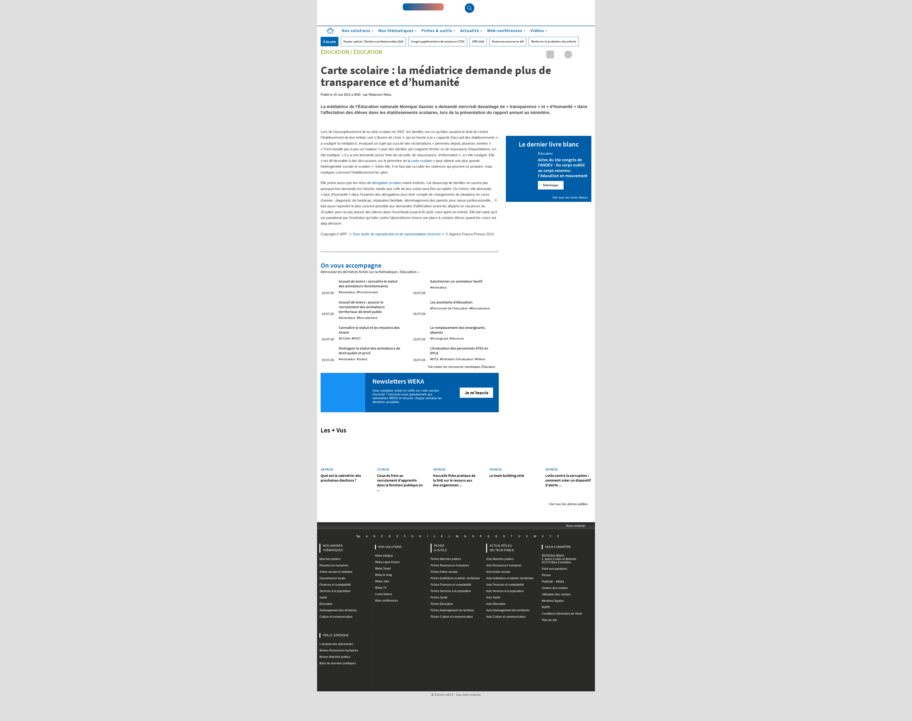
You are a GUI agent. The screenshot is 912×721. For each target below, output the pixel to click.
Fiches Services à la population (451, 591)
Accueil (330, 31)
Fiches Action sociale (444, 572)
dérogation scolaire (386, 183)
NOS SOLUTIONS (390, 547)
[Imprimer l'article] (586, 54)
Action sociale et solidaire (335, 572)
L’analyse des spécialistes (336, 644)
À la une (329, 41)
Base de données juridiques (337, 663)
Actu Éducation (496, 604)
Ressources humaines (333, 565)
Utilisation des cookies (556, 594)
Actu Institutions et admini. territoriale (509, 578)
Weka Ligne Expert (387, 562)
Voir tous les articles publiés (568, 504)
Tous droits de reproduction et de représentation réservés (396, 234)
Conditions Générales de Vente (562, 613)
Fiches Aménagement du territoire (452, 610)
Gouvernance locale (332, 578)
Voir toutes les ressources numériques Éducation (461, 367)
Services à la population (335, 591)
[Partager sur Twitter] (559, 54)
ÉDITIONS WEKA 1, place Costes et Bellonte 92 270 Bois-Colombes (559, 559)
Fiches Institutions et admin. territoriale (455, 578)
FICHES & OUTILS (440, 548)
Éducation (335, 52)
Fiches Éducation (442, 604)
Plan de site (549, 620)
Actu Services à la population (505, 591)
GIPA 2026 (478, 41)
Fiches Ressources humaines (450, 565)
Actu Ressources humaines (504, 565)
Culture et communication (335, 616)
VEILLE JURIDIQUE (336, 635)
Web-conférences (386, 600)
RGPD (546, 607)
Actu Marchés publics (500, 559)
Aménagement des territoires (338, 610)
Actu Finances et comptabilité (505, 584)
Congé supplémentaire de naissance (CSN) (438, 41)
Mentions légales (553, 600)
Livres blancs (383, 594)
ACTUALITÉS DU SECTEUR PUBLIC (501, 548)
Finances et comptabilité (335, 584)
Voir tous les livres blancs (570, 197)
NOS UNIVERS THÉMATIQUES (333, 548)
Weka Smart (383, 568)
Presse (546, 575)
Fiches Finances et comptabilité (451, 584)
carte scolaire (421, 161)
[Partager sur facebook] (568, 54)
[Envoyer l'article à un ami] (577, 54)
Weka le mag (383, 575)
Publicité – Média (553, 581)
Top (358, 536)
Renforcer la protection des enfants (553, 41)
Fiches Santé (439, 597)
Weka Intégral (384, 555)
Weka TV (381, 587)
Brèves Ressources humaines (338, 650)
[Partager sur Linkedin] (550, 54)
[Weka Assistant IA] (423, 6)
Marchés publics (330, 559)
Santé (323, 597)
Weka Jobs (382, 581)
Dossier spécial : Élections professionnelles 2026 (373, 41)
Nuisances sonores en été (508, 41)
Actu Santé (493, 597)
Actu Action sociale (498, 572)
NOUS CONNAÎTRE (558, 547)
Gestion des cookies (555, 588)
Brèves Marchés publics (334, 657)
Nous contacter (575, 525)
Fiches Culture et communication (452, 616)
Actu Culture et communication (506, 616)
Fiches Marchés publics (446, 559)
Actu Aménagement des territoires (508, 610)
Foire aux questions (554, 568)
